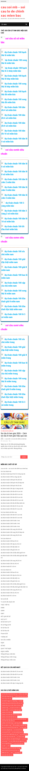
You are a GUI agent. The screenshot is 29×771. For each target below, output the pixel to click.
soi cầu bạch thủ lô (18, 729)
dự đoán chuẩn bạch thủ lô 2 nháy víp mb (13, 474)
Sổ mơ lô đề (4, 599)
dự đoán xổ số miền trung (7, 723)
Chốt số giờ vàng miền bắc (7, 696)
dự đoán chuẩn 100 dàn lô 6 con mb (11, 515)
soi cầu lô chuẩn (20, 736)
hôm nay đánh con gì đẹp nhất (19, 725)
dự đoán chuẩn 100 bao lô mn (9, 572)
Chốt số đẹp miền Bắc (6, 698)
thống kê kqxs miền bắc (8, 654)
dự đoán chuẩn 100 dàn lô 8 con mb (11, 518)
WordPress (18, 768)
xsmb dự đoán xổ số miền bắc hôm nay (10, 750)
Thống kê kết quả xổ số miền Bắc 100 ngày (11, 748)
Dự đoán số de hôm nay (15, 707)
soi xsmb (4, 745)
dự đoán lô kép (5, 707)
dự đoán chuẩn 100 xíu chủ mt (10, 563)
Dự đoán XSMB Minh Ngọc (15, 710)
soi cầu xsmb (4, 741)
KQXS (2, 643)
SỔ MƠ (3, 645)
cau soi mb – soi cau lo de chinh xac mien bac (13, 11)
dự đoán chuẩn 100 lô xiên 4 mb (10, 526)
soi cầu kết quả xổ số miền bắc (8, 736)
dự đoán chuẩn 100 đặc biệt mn (10, 578)
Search (24, 457)
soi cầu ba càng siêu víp (7, 729)
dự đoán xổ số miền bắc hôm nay (9, 717)
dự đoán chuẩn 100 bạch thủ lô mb (11, 485)
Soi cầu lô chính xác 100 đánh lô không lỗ (11, 739)
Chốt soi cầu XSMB (23, 694)
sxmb (8, 745)
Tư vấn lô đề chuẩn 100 (7, 431)
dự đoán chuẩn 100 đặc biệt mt (10, 547)
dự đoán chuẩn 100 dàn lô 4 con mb (11, 509)
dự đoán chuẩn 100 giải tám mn (10, 581)
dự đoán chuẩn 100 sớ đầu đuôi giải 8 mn (13, 584)
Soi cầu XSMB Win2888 (7, 743)
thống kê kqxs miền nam (8, 660)
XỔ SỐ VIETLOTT (6, 622)
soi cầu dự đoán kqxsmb (17, 732)
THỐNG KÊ (4, 637)
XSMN (2, 610)
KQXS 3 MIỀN (5, 651)
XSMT (2, 613)
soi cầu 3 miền (23, 727)
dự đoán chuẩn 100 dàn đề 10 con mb (12, 500)
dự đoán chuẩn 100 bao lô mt (9, 541)
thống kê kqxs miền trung (8, 657)
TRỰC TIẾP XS (5, 605)
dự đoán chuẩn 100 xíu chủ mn (10, 593)
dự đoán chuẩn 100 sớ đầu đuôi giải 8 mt (13, 553)
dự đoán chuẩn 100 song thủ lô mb (11, 535)
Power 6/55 (4, 633)
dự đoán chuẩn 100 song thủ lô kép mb (12, 532)
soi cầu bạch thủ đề (6, 732)
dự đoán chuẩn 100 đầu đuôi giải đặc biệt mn (14, 587)
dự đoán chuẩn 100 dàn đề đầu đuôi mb (12, 503)
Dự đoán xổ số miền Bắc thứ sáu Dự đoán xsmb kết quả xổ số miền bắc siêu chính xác (14, 720)
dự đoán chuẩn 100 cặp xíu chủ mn (11, 575)
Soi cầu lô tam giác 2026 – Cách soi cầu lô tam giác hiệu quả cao (14, 434)
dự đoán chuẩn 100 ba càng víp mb (11, 477)
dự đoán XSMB (5, 710)
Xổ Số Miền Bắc (18, 752)
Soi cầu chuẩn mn (6, 570)
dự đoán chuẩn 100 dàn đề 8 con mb (11, 497)
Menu (5, 24)
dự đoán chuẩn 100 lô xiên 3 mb (10, 523)
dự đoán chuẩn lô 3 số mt (8, 566)
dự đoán (20, 701)
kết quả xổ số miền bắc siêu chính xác (10, 727)
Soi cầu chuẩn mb (6, 471)
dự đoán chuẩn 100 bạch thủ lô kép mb (12, 483)
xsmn (12, 752)
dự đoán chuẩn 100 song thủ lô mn (11, 590)
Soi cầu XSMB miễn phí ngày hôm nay (17, 741)
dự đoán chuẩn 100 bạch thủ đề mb (11, 480)
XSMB (2, 608)
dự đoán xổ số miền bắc (7, 712)
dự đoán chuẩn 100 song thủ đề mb (11, 529)
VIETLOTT (4, 619)
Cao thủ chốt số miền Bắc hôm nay (9, 694)
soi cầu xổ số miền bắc (18, 743)
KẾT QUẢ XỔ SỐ (5, 616)
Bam (24, 768)
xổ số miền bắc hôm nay (7, 755)
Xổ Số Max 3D (5, 628)
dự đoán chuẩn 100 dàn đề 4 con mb (11, 491)
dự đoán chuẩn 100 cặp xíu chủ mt (11, 544)
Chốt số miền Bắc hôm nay (21, 696)
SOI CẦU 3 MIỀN (5, 640)
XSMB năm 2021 (5, 752)
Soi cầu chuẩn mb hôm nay (9, 512)
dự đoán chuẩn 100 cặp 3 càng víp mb (12, 488)
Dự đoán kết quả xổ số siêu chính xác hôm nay (12, 705)
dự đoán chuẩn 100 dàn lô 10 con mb (12, 506)
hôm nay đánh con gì (6, 725)
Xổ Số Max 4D (5, 630)
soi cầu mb (24, 739)
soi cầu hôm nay (23, 734)
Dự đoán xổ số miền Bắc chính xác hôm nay (11, 714)
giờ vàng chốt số (18, 723)
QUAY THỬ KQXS (6, 648)
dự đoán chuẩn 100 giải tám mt (10, 550)
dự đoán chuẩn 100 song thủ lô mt (11, 560)
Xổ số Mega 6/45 (6, 625)
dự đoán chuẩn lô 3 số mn (8, 595)
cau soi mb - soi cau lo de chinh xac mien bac (16, 439)
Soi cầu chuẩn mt (6, 538)
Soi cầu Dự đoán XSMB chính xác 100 (10, 734)
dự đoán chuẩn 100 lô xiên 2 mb (10, 520)
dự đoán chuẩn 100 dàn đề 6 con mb (11, 494)
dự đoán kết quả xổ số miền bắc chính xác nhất (12, 703)
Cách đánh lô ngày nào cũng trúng (9, 701)
